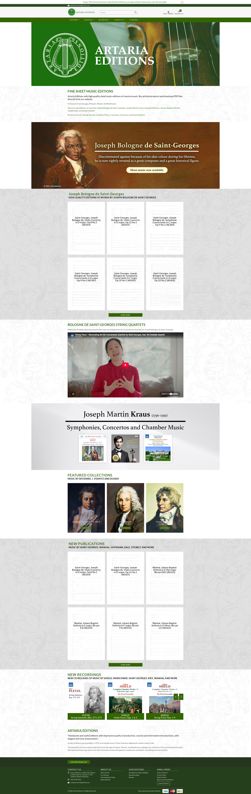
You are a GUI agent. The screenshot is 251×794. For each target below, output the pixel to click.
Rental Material (105, 779)
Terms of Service (162, 773)
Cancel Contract (163, 783)
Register (170, 13)
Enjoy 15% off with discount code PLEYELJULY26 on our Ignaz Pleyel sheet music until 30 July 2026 (125, 2)
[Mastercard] (173, 791)
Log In (165, 13)
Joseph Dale (73, 110)
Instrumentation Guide (108, 777)
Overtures (124, 115)
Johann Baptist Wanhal (170, 108)
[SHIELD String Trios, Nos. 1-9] (164, 701)
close (182, 2)
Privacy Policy (161, 775)
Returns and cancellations (165, 779)
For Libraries (105, 775)
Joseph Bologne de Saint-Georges (111, 108)
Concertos (114, 115)
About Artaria (105, 773)
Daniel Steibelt (88, 110)
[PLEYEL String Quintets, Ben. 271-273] (86, 701)
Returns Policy (161, 777)
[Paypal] (180, 791)
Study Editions (138, 115)
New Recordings (134, 775)
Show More (125, 315)
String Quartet (89, 115)
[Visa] (165, 791)
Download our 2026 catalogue (138, 773)
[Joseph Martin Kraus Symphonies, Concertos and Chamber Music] (125, 436)
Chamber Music (102, 115)
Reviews (131, 777)
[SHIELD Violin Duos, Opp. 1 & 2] (125, 701)
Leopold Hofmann (152, 108)
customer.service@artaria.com (80, 5)
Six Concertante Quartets (131, 329)
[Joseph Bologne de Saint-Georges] (125, 155)
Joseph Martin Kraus (135, 108)
